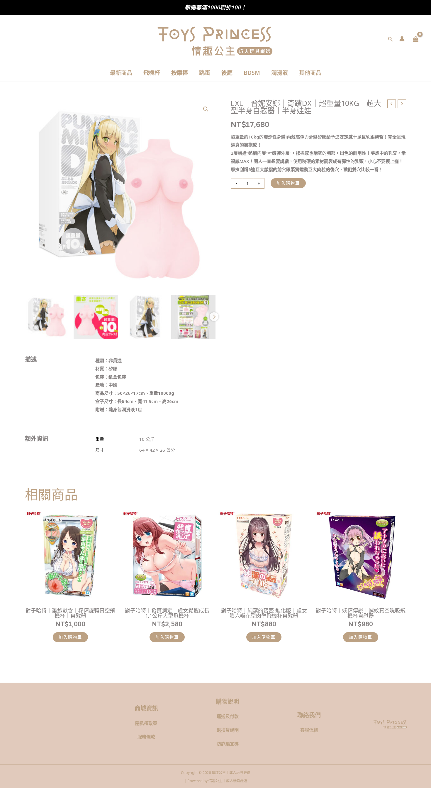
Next (214, 316)
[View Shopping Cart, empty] (415, 39)
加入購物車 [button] (70, 637)
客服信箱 (309, 730)
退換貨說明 (228, 730)
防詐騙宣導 (228, 744)
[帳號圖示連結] (402, 38)
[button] (390, 39)
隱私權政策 (146, 723)
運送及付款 (228, 716)
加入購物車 (288, 183)
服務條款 (146, 737)
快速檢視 (70, 596)
